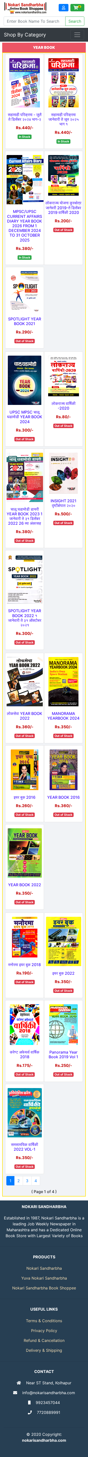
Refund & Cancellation (44, 1340)
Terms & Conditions (44, 1320)
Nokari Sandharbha (44, 1268)
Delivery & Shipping (44, 1350)
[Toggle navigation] (77, 35)
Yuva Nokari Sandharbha (44, 1278)
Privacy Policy (44, 1330)
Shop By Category (25, 35)
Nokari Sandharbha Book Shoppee (44, 1287)
